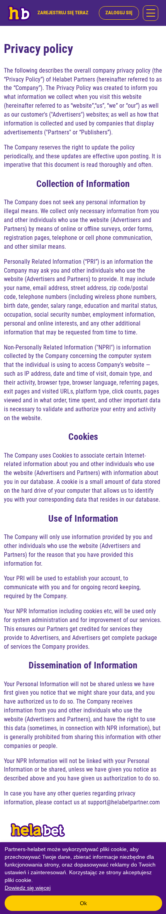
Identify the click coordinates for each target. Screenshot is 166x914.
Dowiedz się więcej (28, 888)
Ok (83, 903)
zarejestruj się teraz (62, 12)
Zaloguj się (118, 12)
